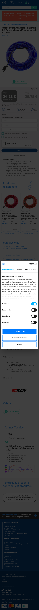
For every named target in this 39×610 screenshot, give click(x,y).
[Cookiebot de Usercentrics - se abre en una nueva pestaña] (28, 264)
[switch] (34, 310)
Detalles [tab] (19, 269)
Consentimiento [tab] (8, 269)
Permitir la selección (19, 338)
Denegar (19, 344)
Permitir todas (19, 331)
